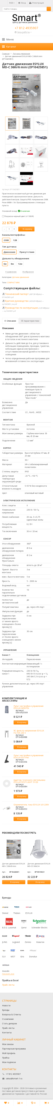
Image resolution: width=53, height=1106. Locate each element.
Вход (23, 3)
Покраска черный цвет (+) (19, 216)
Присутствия (27, 252)
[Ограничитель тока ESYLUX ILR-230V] (6, 808)
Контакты (7, 1032)
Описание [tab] (11, 320)
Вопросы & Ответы (11, 1014)
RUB (11, 3)
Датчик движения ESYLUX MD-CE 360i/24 (38, 864)
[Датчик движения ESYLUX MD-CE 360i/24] (39, 849)
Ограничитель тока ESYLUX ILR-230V (31, 804)
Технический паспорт (17, 294)
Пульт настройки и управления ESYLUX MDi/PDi (28, 707)
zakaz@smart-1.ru (14, 1078)
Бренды (5, 1010)
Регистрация (38, 3)
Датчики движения (20, 277)
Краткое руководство (17, 301)
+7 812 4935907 (26, 28)
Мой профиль (8, 1053)
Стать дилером (9, 1023)
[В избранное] (35, 722)
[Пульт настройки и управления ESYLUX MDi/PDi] (6, 709)
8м (12, 263)
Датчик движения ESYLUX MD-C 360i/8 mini (13, 864)
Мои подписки (9, 1062)
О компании (8, 1019)
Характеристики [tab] (31, 320)
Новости (6, 1005)
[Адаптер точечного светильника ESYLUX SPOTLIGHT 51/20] (6, 783)
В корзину (27, 229)
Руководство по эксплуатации (21, 307)
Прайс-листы (8, 984)
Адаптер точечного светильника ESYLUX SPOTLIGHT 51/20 (29, 781)
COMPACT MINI (13, 282)
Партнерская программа (14, 1048)
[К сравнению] (31, 722)
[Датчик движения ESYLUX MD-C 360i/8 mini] (13, 849)
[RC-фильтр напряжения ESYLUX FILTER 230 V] (6, 734)
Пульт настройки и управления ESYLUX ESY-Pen (28, 756)
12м (20, 263)
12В (15, 240)
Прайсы (5, 1057)
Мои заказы (8, 1044)
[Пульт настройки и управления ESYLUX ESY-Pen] (6, 758)
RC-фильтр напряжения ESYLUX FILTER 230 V (29, 731)
